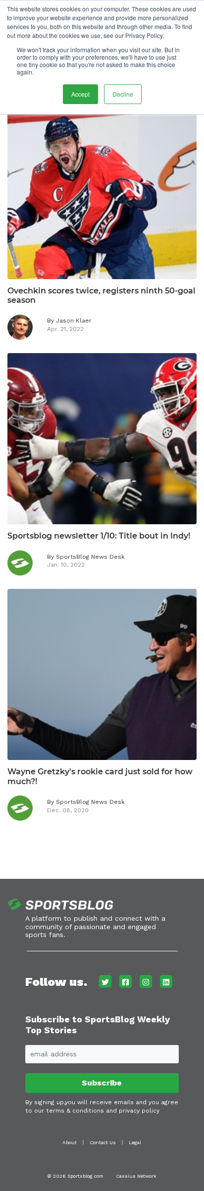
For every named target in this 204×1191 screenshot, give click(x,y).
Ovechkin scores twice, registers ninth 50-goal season (101, 295)
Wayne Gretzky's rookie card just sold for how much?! (100, 776)
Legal (135, 1142)
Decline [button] (122, 94)
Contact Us (103, 1142)
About (69, 1142)
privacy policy (139, 1110)
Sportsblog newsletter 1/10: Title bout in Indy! (98, 536)
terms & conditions (75, 1110)
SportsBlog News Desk (90, 556)
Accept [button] (80, 94)
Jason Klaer (74, 320)
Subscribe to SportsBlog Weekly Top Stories (97, 1024)
